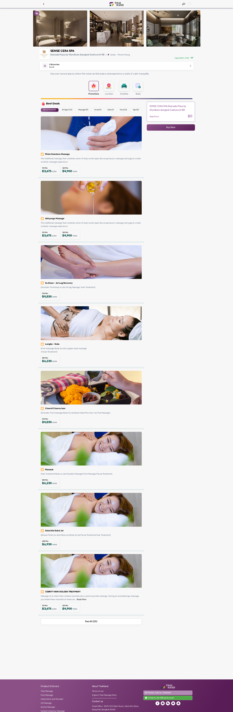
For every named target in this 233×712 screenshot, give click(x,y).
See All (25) (91, 621)
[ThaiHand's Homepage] (116, 4)
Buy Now (170, 127)
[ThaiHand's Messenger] (173, 703)
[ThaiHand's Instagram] (163, 703)
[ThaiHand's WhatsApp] (178, 703)
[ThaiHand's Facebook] (157, 703)
